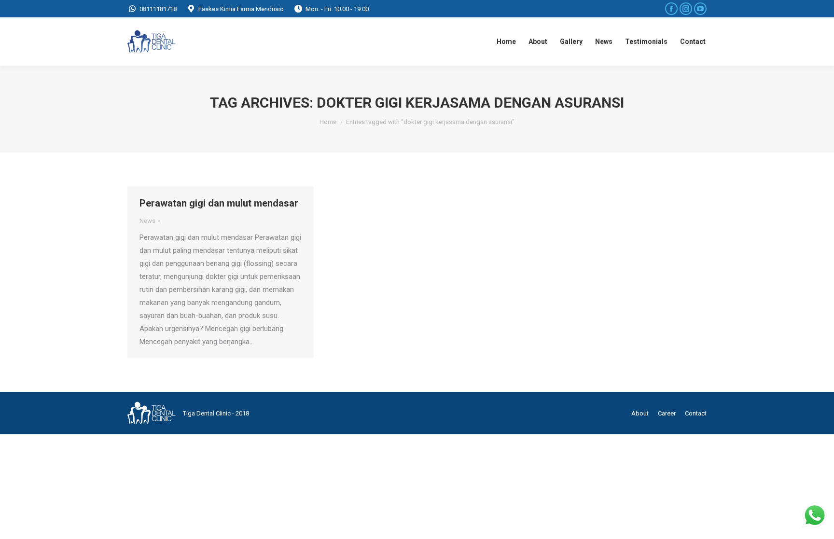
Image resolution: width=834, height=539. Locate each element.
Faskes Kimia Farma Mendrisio (241, 9)
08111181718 (158, 9)
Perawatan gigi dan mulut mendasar (218, 203)
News (147, 220)
